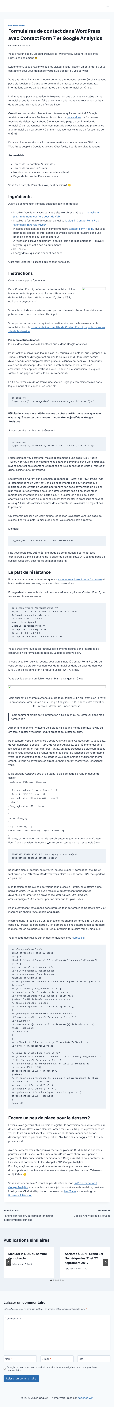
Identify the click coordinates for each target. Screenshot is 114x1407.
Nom (9, 1358)
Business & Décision (20, 1195)
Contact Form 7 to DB (82, 228)
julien (14, 45)
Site (81, 1358)
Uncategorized (16, 25)
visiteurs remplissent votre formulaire (80, 579)
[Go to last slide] (8, 1262)
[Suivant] (105, 1262)
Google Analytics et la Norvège (92, 1213)
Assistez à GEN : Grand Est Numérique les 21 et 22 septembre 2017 (84, 1258)
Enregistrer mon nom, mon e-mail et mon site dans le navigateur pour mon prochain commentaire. (52, 1369)
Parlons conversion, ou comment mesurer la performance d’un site (28, 1215)
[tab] (51, 1280)
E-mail (46, 1358)
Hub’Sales (78, 937)
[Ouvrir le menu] (107, 6)
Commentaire (14, 1318)
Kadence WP (85, 1397)
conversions (74, 117)
